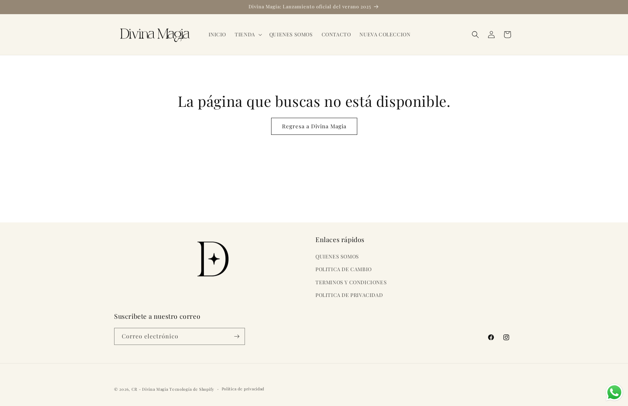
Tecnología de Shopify (191, 389)
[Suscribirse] (237, 336)
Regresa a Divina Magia (314, 126)
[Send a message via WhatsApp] (614, 392)
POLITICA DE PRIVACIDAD (349, 295)
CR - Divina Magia (150, 389)
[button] (247, 34)
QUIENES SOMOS (337, 256)
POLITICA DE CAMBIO (343, 269)
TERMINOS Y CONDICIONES (351, 282)
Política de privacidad (243, 388)
